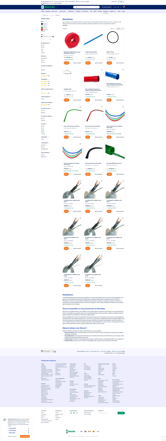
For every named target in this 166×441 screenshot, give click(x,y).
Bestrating (48, 11)
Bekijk (66, 62)
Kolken (99, 366)
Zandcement (100, 390)
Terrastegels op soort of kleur (47, 372)
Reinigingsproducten (102, 399)
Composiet (72, 377)
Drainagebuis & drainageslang (89, 385)
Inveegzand (57, 386)
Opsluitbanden (44, 378)
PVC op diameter (87, 369)
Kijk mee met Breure (116, 393)
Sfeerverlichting (73, 394)
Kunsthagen (72, 385)
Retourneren (115, 398)
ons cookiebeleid (18, 423)
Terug (44, 15)
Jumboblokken (44, 397)
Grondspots (72, 401)
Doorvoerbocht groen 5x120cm (71, 126)
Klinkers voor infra (44, 394)
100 (42, 47)
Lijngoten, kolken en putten (113, 11)
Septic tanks (100, 370)
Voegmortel (57, 380)
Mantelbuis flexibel (87, 392)
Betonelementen (73, 369)
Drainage (100, 11)
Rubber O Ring (110, 52)
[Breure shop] (48, 7)
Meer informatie (77, 63)
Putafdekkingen (101, 374)
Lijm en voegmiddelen (63, 11)
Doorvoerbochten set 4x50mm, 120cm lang (114, 127)
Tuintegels (43, 365)
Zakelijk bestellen (116, 400)
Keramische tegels (44, 373)
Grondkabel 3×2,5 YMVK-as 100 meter (72, 201)
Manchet (43, 156)
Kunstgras (78, 11)
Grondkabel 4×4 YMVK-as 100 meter (114, 201)
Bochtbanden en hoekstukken (47, 402)
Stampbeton (100, 387)
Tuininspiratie (43, 414)
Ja (42, 110)
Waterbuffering (101, 368)
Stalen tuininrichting (73, 373)
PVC (91, 11)
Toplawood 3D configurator (118, 391)
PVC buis (85, 365)
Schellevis (114, 366)
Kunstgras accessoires (74, 384)
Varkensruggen (44, 398)
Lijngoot (99, 365)
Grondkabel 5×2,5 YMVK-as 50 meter (93, 275)
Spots (71, 393)
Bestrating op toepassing (46, 387)
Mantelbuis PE (86, 393)
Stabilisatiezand (101, 385)
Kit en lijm (57, 387)
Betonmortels (58, 374)
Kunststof (44, 58)
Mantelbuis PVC (87, 395)
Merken (114, 363)
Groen (45, 27)
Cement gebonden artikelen (60, 381)
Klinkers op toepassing (45, 389)
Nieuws (42, 412)
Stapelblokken (72, 366)
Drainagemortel (58, 385)
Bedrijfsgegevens (116, 390)
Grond (56, 368)
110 (42, 126)
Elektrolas (86, 380)
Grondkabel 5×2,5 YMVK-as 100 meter (72, 275)
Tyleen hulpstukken (87, 377)
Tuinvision (114, 375)
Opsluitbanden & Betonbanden (47, 399)
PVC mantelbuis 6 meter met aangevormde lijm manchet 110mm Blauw (115, 84)
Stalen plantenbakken (74, 372)
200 (42, 132)
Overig (123, 11)
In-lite (114, 372)
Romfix (114, 369)
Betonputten (100, 384)
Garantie (114, 399)
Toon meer (43, 31)
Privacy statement (81, 436)
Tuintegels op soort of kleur (46, 369)
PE (42, 60)
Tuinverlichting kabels (74, 396)
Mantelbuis (105, 11)
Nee (43, 69)
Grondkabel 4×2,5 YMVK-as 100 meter (93, 201)
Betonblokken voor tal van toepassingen (103, 381)
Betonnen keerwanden (102, 391)
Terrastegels (43, 368)
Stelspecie (100, 389)
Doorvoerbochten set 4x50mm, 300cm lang (72, 164)
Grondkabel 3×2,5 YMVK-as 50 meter (93, 238)
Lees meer (65, 25)
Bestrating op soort (45, 386)
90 (42, 139)
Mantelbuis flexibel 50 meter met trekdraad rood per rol (72, 52)
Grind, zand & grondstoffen (55, 11)
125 (42, 128)
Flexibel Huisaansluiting (91, 52)
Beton (119, 11)
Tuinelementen (71, 11)
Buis (43, 147)
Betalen (114, 397)
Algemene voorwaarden (72, 436)
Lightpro (114, 370)
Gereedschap (100, 398)
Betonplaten (100, 382)
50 (42, 45)
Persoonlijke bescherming (103, 402)
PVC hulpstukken (87, 366)
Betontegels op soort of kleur (46, 370)
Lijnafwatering (101, 369)
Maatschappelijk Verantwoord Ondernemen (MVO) (118, 388)
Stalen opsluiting (73, 374)
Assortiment (51, 15)
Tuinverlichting (85, 11)
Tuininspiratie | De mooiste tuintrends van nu (118, 385)
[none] (76, 7)
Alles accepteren (25, 436)
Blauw (45, 23)
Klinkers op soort (44, 393)
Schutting (71, 368)
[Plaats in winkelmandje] (87, 100)
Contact (114, 394)
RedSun (114, 373)
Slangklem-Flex (67, 89)
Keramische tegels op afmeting (47, 374)
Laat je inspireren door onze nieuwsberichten (118, 382)
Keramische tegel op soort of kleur (46, 376)
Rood (45, 29)
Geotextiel (57, 370)
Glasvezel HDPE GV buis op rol (114, 163)
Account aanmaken (116, 402)
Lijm (42, 154)
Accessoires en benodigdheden (58, 383)
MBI (113, 374)
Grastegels (43, 395)
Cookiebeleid (87, 436)
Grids (56, 372)
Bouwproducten (101, 401)
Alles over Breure (116, 379)
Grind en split (57, 369)
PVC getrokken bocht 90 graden (93, 163)
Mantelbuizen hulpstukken (89, 396)
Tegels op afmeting (45, 379)
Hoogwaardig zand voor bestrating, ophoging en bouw (61, 366)
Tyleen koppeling (87, 376)
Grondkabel (44, 149)
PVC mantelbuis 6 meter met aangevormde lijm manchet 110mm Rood (93, 89)
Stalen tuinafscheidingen (74, 375)
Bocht (43, 145)
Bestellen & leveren (116, 395)
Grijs (45, 25)
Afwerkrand (72, 370)
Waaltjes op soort (44, 391)
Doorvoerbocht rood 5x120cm (92, 126)
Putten (99, 373)
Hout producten (101, 397)
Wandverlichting (73, 397)
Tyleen (94, 11)
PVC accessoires (87, 368)
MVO (42, 417)
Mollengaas (57, 373)
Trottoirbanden (44, 400)
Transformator (72, 399)
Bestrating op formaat (45, 385)
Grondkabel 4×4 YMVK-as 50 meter (71, 238)
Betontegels (43, 366)
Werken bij (115, 386)
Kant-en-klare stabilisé (102, 386)
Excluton (114, 365)
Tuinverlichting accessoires (75, 398)
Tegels (42, 11)
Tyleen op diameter (87, 378)
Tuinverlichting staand (74, 392)
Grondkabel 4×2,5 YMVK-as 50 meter (114, 238)
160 (42, 130)
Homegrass (115, 368)
